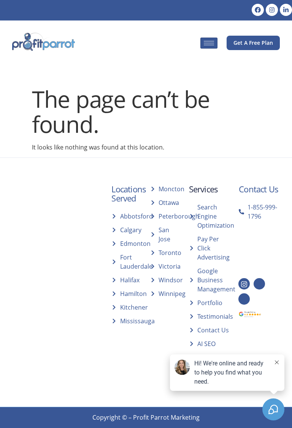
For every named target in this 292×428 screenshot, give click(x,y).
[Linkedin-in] (286, 10)
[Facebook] (258, 10)
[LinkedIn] (259, 284)
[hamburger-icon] (208, 43)
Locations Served (128, 193)
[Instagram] (272, 10)
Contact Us (258, 189)
